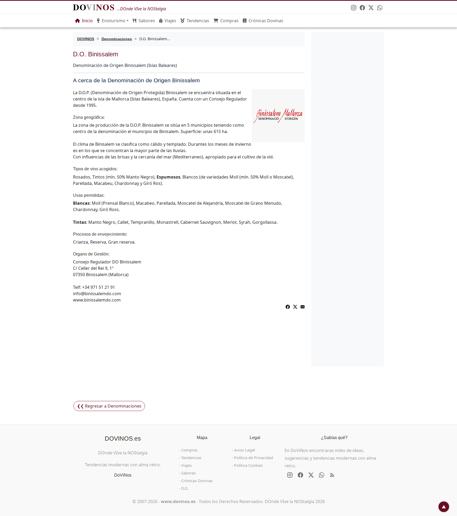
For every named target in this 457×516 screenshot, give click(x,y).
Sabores (147, 21)
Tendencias (198, 21)
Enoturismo (113, 21)
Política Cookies (248, 465)
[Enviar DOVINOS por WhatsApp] (380, 7)
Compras (229, 21)
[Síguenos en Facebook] (362, 7)
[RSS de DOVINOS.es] (332, 475)
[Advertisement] (189, 359)
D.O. (185, 488)
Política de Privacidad (253, 457)
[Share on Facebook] (288, 306)
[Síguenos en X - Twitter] (371, 7)
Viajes (170, 21)
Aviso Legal (244, 450)
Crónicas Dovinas (266, 21)
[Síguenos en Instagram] (353, 7)
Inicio (87, 21)
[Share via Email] (302, 306)
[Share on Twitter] (295, 306)
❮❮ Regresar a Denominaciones (109, 406)
